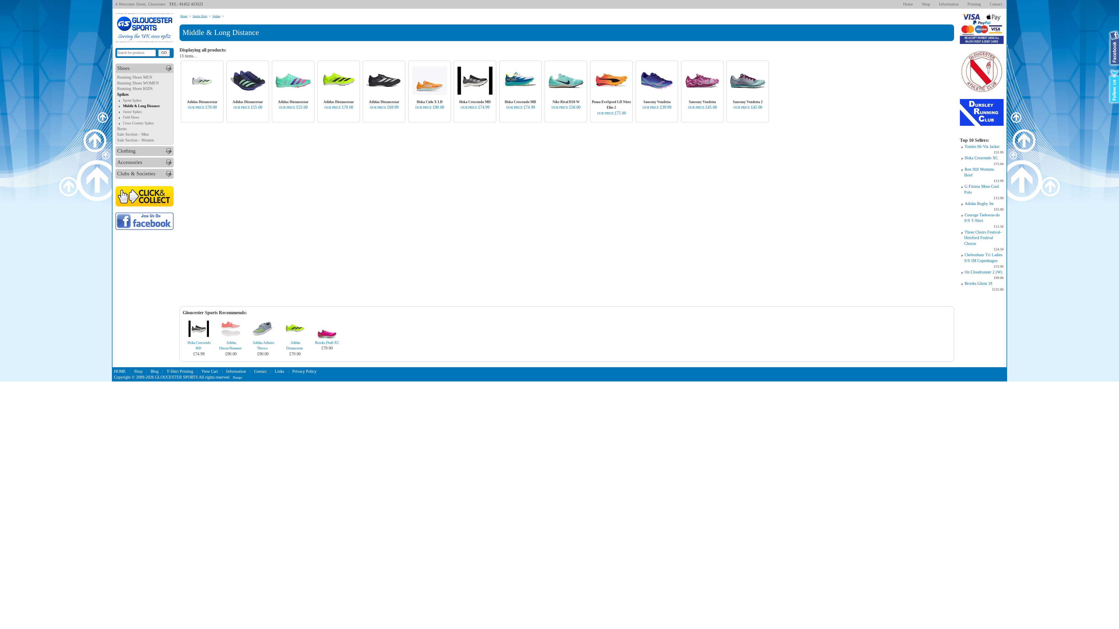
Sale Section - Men (133, 134)
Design (237, 377)
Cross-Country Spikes (138, 123)
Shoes (123, 68)
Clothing (126, 151)
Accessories (129, 162)
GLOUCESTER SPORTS (176, 377)
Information (949, 4)
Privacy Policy (304, 371)
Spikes (123, 94)
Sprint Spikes (132, 100)
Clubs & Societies (136, 173)
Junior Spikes (132, 112)
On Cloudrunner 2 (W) (983, 272)
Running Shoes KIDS (135, 88)
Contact (996, 4)
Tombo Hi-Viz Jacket (982, 146)
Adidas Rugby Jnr (979, 204)
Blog (155, 371)
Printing (974, 4)
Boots (121, 129)
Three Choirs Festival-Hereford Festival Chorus (983, 238)
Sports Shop (200, 16)
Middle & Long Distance (141, 106)
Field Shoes (131, 117)
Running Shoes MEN (134, 77)
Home (908, 4)
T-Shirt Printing (180, 371)
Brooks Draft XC (327, 343)
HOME (120, 371)
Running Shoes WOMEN (138, 83)
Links (279, 371)
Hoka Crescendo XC (981, 158)
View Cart (209, 371)
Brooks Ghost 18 (978, 283)
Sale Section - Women (135, 140)
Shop (926, 4)
